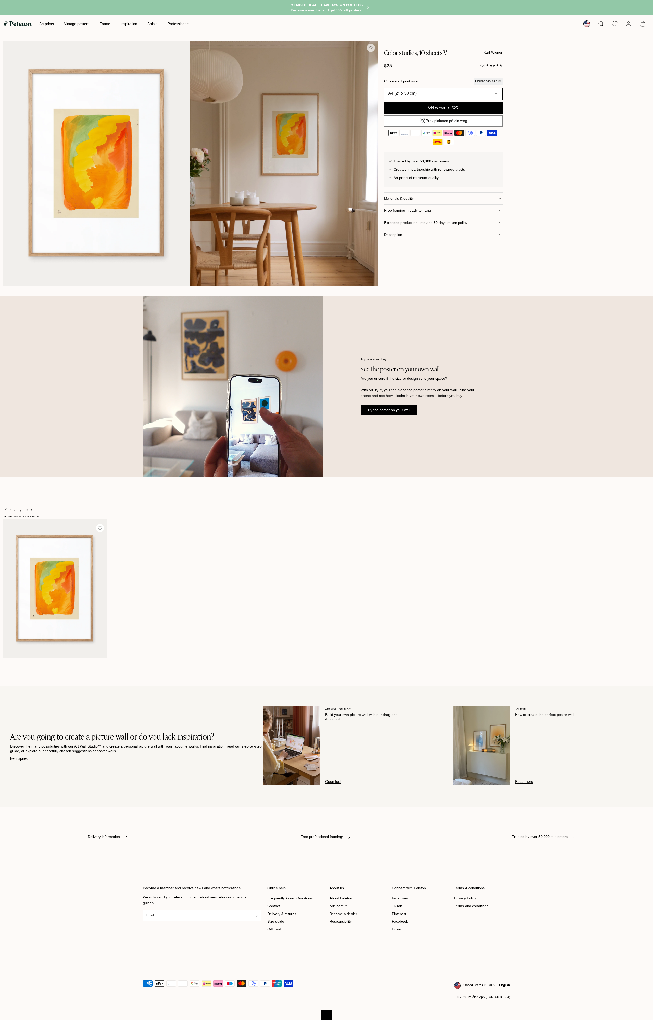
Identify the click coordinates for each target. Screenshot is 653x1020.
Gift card (274, 929)
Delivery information (104, 837)
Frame (104, 24)
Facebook (400, 921)
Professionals (178, 24)
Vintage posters (76, 24)
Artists (152, 24)
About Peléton (341, 898)
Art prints (46, 24)
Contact (273, 906)
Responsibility (341, 921)
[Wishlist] (614, 23)
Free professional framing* (321, 837)
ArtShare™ (338, 906)
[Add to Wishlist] (371, 48)
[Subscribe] (257, 915)
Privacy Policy (465, 898)
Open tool (333, 782)
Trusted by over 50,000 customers (540, 837)
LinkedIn (399, 929)
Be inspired (19, 759)
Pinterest (399, 914)
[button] (601, 24)
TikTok (397, 906)
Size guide (275, 921)
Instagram (400, 898)
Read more (524, 782)
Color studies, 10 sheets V (26, 663)
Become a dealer (343, 914)
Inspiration (128, 24)
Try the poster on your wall (388, 410)
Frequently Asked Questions (290, 898)
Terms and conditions (471, 906)
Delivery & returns (281, 914)
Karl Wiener (493, 52)
